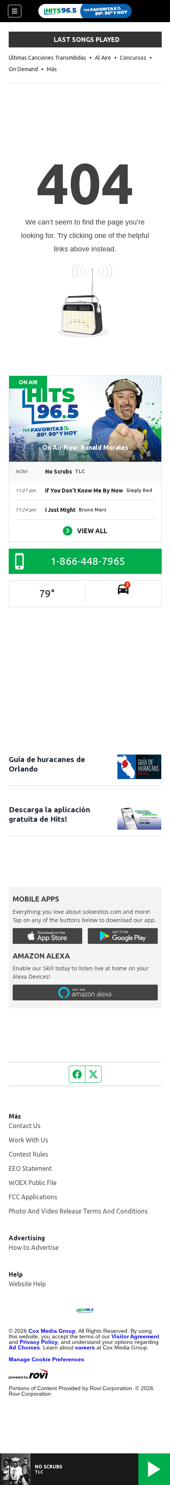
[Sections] (14, 11)
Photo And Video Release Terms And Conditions (78, 1211)
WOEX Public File (33, 1182)
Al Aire (103, 58)
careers (85, 1347)
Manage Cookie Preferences (46, 1359)
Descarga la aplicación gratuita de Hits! (49, 814)
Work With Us (28, 1139)
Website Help (27, 1283)
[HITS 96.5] (85, 11)
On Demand (23, 69)
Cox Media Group (52, 1331)
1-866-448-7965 (88, 561)
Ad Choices (24, 1347)
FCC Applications (33, 1196)
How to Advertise (34, 1247)
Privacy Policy (39, 1342)
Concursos (133, 58)
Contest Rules (28, 1154)
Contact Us (25, 1125)
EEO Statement (30, 1168)
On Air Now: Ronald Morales (85, 447)
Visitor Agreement (135, 1336)
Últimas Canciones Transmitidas (47, 58)
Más (52, 69)
